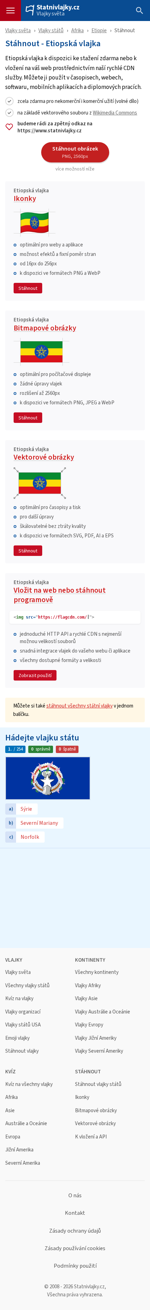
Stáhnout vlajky (22, 1051)
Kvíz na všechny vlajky (29, 1084)
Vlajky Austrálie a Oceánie (102, 1012)
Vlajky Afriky (88, 986)
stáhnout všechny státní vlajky (79, 705)
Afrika (77, 30)
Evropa (12, 1137)
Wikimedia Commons (115, 112)
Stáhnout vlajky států (98, 1084)
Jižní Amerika (19, 1150)
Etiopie (99, 30)
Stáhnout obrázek (75, 152)
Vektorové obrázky (44, 455)
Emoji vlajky (17, 1038)
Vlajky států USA (23, 1025)
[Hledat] (139, 10)
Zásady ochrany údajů (75, 1231)
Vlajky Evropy (89, 1025)
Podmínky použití (75, 1266)
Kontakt (75, 1213)
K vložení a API (91, 1137)
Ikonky (31, 196)
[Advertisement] (75, 897)
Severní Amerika (22, 1163)
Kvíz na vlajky (19, 999)
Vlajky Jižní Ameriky (96, 1038)
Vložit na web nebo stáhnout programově (60, 592)
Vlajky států (50, 30)
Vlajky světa (51, 13)
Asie (10, 1111)
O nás (75, 1195)
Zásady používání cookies (75, 1248)
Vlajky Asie (86, 999)
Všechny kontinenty (97, 972)
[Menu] (10, 10)
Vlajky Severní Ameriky (99, 1051)
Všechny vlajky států (27, 986)
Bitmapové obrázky (45, 325)
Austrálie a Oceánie (26, 1124)
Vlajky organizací (22, 1012)
